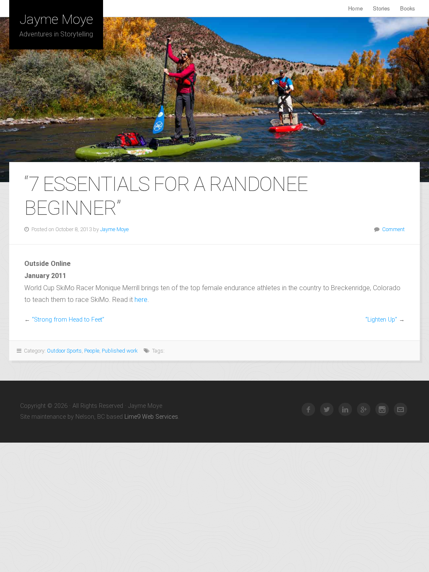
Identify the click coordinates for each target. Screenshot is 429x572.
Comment (393, 229)
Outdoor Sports (64, 351)
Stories (381, 8)
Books (407, 8)
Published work (119, 351)
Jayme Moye (56, 19)
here (140, 300)
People (91, 351)
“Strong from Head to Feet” (68, 319)
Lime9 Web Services (151, 416)
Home (355, 8)
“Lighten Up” (381, 319)
